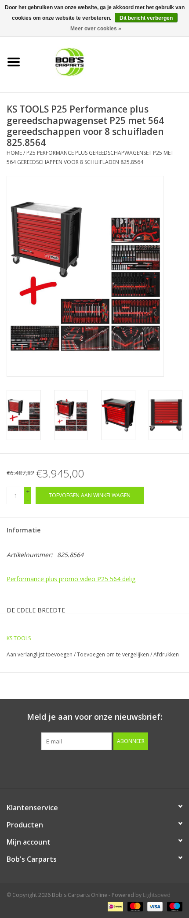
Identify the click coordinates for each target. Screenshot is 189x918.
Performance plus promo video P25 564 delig (71, 579)
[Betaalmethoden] (114, 906)
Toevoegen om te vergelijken (113, 654)
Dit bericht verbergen (146, 18)
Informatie (23, 530)
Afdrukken (166, 654)
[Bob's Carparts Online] (108, 61)
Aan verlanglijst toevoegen (40, 654)
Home (14, 153)
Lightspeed (157, 895)
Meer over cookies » (95, 29)
